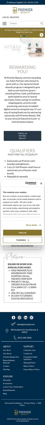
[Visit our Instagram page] (19, 317)
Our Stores (7, 353)
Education (7, 380)
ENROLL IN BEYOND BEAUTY (22, 135)
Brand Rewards (9, 390)
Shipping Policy (30, 363)
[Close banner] (41, 183)
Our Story (7, 350)
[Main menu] (4, 23)
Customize (21, 240)
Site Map (6, 369)
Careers (6, 366)
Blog (5, 393)
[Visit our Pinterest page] (31, 317)
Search (41, 23)
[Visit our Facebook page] (13, 317)
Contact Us (28, 353)
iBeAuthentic (25, 421)
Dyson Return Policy (32, 369)
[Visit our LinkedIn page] (25, 317)
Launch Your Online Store (13, 387)
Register (14, 17)
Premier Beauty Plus (11, 357)
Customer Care (29, 350)
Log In (5, 17)
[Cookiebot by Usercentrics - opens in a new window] (26, 183)
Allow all (22, 233)
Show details (31, 225)
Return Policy (29, 366)
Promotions (7, 383)
